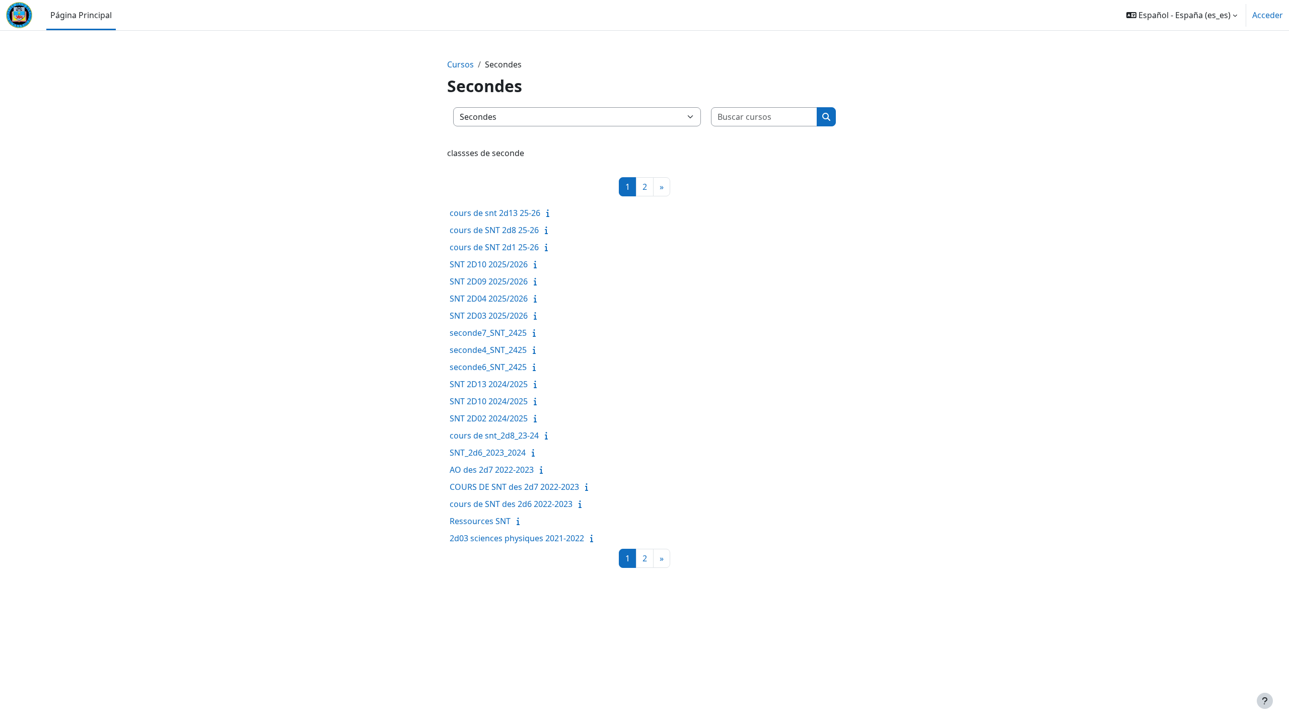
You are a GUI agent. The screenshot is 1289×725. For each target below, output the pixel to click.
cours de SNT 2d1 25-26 (494, 247)
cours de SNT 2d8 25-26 (494, 230)
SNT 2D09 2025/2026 (489, 281)
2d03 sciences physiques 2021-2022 (517, 538)
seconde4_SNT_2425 (488, 349)
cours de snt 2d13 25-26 (495, 213)
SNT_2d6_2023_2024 (488, 452)
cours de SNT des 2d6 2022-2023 (511, 504)
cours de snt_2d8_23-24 (494, 435)
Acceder (1267, 15)
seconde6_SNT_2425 (488, 367)
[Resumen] (550, 213)
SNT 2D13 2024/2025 (489, 384)
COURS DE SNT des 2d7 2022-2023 (514, 486)
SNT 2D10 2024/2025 (489, 401)
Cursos (460, 64)
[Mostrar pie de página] (1265, 701)
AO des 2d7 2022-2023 (492, 469)
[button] (1182, 15)
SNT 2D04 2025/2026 (489, 298)
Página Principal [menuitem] (81, 15)
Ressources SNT (480, 521)
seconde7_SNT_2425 (488, 332)
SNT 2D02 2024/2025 (489, 418)
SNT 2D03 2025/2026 (489, 315)
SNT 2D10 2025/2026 (489, 264)
